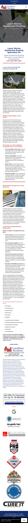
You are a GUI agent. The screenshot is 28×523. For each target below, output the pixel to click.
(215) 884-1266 (14, 1)
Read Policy (8, 520)
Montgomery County (19, 352)
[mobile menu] (26, 7)
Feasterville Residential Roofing (9, 368)
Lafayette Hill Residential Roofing (18, 375)
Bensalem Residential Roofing (9, 359)
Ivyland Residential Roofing (12, 374)
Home (5, 28)
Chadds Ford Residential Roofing (13, 361)
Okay (24, 520)
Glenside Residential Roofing (12, 370)
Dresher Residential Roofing (12, 365)
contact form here (7, 340)
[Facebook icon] (13, 3)
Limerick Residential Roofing (9, 377)
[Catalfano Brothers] (8, 7)
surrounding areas (19, 213)
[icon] (15, 3)
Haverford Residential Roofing (17, 371)
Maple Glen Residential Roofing (9, 381)
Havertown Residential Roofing (9, 373)
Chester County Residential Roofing (13, 383)
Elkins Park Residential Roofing (17, 367)
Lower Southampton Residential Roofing (15, 380)
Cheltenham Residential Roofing (9, 362)
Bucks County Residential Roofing (13, 383)
